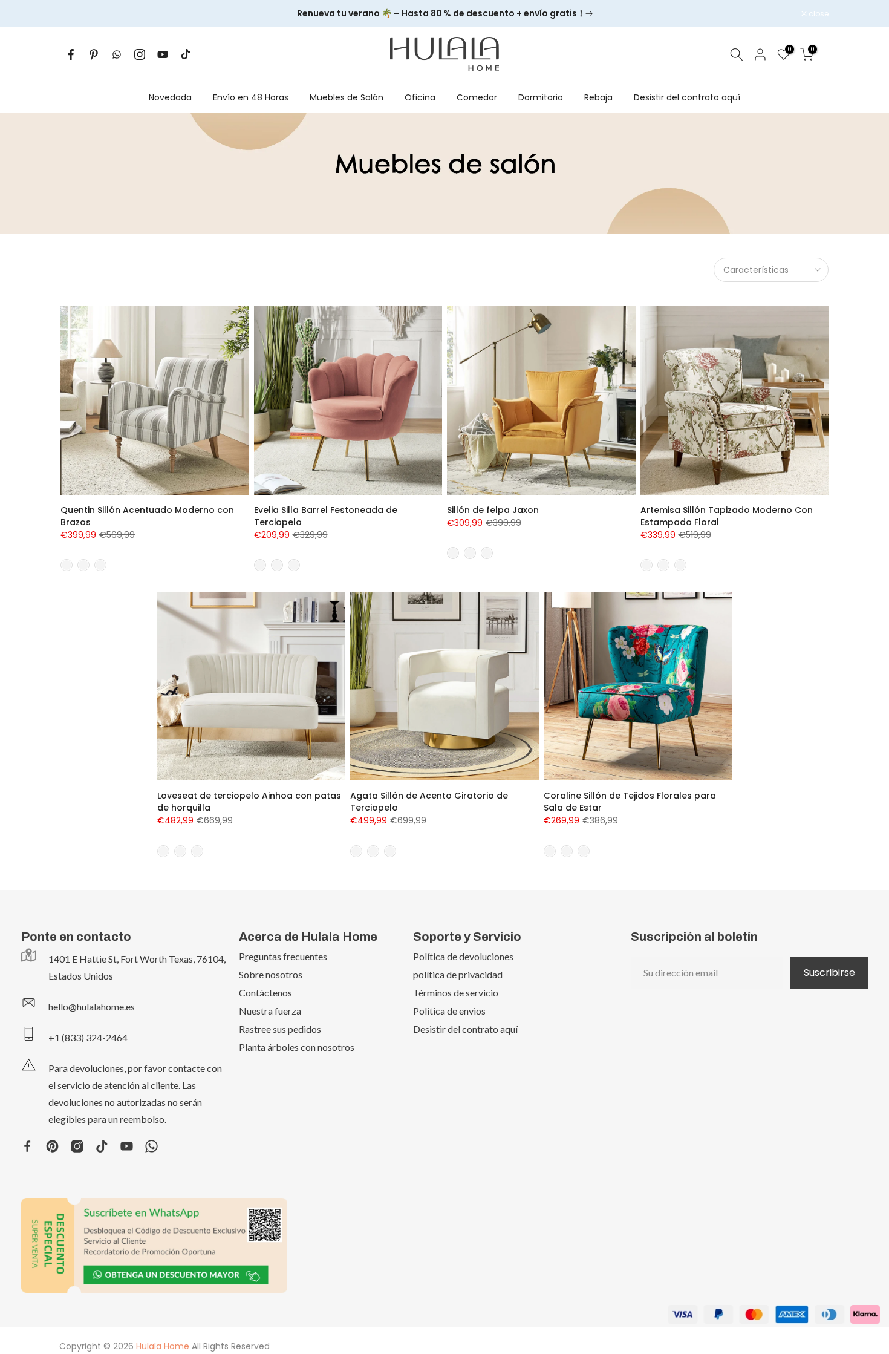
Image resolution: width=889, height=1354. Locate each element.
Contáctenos (265, 992)
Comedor (477, 97)
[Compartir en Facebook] (70, 54)
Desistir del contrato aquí (687, 97)
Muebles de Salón (346, 97)
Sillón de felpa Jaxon (493, 510)
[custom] (27, 1146)
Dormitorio (540, 97)
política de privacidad (458, 974)
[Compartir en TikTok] (185, 54)
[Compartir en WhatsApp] (116, 54)
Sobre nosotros (270, 974)
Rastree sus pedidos (280, 1029)
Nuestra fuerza (270, 1010)
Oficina (420, 97)
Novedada (170, 97)
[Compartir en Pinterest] (93, 54)
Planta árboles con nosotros (296, 1047)
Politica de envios (449, 1010)
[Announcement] (444, 14)
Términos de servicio (455, 992)
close (77, 14)
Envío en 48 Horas (250, 97)
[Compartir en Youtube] (162, 54)
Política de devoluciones (463, 956)
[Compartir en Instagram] (139, 54)
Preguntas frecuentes (283, 956)
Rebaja (598, 97)
